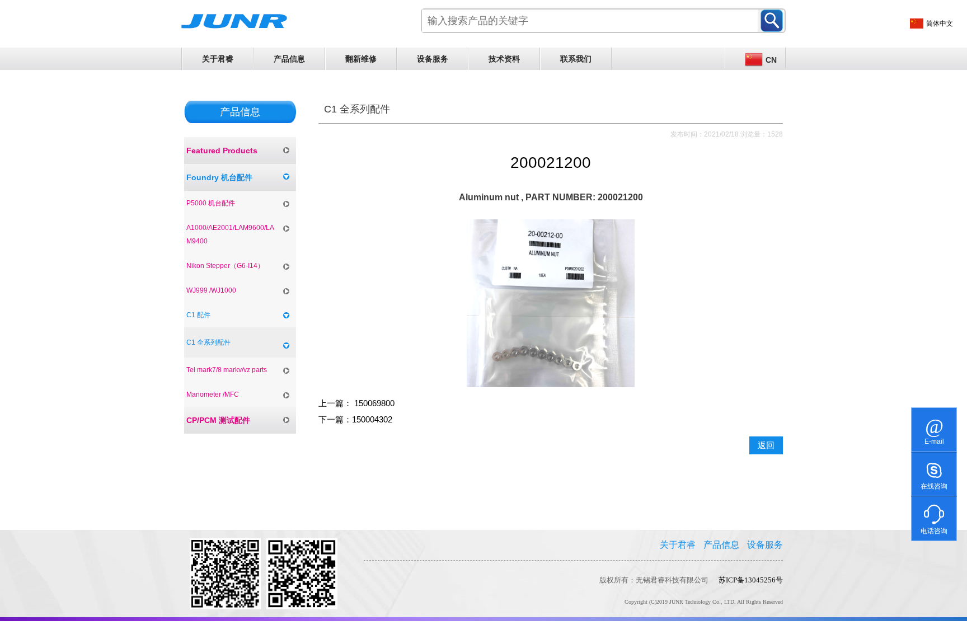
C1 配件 (198, 315)
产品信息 (289, 58)
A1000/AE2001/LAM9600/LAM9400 (230, 234)
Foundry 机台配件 (219, 177)
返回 (766, 445)
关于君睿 (217, 58)
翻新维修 (361, 58)
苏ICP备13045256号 (751, 580)
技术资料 (504, 58)
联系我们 (576, 58)
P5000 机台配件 (210, 203)
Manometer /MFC (212, 394)
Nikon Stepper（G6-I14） (225, 266)
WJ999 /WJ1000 (211, 290)
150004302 (372, 419)
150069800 (373, 403)
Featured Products (221, 150)
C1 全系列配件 (208, 342)
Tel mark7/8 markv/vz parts (226, 370)
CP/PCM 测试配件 (218, 420)
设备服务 (432, 58)
